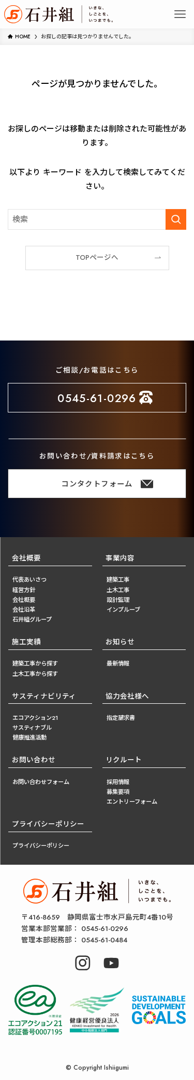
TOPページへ (97, 257)
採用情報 (118, 782)
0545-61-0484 (74, 940)
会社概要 (26, 558)
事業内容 (120, 558)
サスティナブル (32, 727)
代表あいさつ (29, 579)
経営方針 (23, 590)
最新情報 (118, 663)
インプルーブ (123, 609)
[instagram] (83, 963)
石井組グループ (32, 619)
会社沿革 (23, 609)
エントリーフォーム (132, 801)
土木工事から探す (35, 674)
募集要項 (118, 792)
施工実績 (26, 642)
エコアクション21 (35, 718)
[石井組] (58, 14)
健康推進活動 (29, 737)
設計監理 (118, 600)
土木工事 (118, 590)
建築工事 (118, 579)
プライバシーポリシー (40, 845)
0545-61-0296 (74, 929)
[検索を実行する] (176, 219)
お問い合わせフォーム (40, 782)
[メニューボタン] (180, 14)
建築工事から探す (35, 663)
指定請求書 (121, 718)
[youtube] (111, 963)
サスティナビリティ (44, 696)
